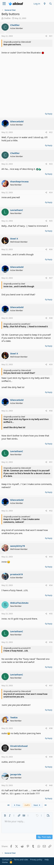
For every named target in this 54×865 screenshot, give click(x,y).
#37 (50, 685)
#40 (50, 785)
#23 (50, 164)
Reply (49, 113)
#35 (50, 613)
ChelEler (7, 18)
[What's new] (44, 3)
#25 (50, 221)
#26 (50, 249)
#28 (50, 318)
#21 (50, 36)
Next (36, 805)
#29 (50, 364)
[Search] (50, 3)
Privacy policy (36, 859)
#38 (50, 728)
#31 (50, 462)
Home (5, 862)
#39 (50, 757)
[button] (5, 815)
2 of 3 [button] (27, 805)
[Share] (46, 36)
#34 (50, 585)
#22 (50, 132)
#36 (50, 642)
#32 (50, 510)
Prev (18, 805)
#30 (50, 411)
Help (47, 859)
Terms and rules (21, 859)
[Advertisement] (27, 82)
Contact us (7, 859)
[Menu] (4, 3)
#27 (50, 278)
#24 (50, 192)
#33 (50, 556)
